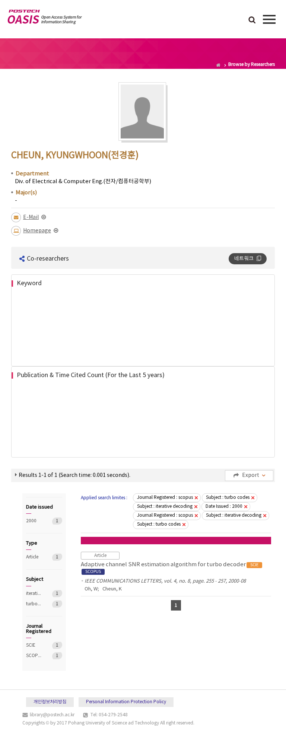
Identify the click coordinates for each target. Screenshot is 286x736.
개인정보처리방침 (50, 702)
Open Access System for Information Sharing (44, 18)
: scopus (165, 497)
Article (33, 557)
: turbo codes (228, 497)
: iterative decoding (165, 506)
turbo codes (33, 604)
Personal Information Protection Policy (126, 702)
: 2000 (224, 506)
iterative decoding (33, 593)
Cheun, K (112, 589)
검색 (252, 20)
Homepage (37, 231)
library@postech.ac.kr (52, 715)
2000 (33, 521)
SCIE (33, 645)
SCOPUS (33, 655)
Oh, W (91, 589)
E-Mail (31, 217)
